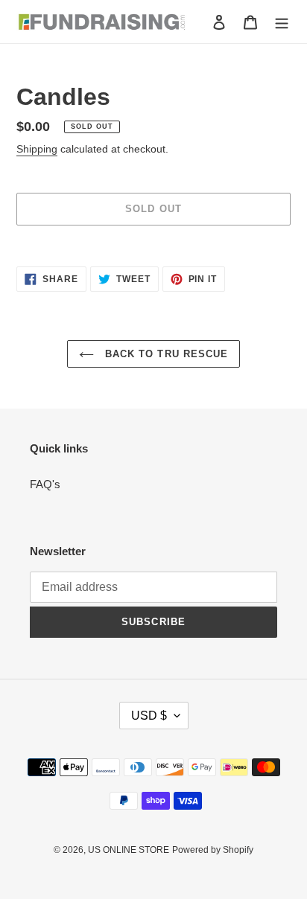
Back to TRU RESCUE (164, 353)
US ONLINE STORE (128, 850)
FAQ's (45, 484)
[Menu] (281, 22)
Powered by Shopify (212, 850)
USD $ (149, 715)
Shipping (36, 149)
